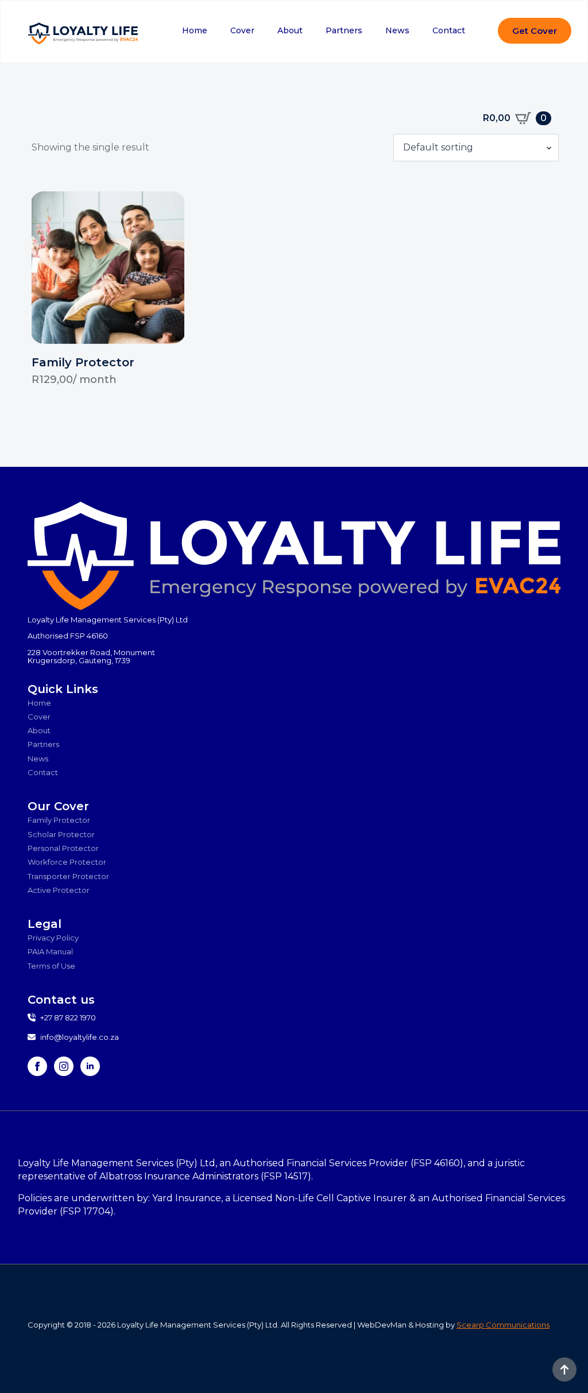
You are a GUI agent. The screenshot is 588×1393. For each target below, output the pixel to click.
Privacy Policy (53, 938)
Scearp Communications (503, 1324)
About (290, 30)
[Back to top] (564, 1369)
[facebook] (37, 1066)
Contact (448, 30)
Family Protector (59, 820)
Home (194, 30)
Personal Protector (63, 848)
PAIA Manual (50, 951)
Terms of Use (51, 966)
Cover (242, 30)
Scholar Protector (61, 834)
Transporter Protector (68, 876)
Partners (344, 30)
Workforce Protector (67, 862)
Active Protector (59, 890)
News (397, 30)
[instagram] (64, 1066)
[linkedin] (90, 1066)
